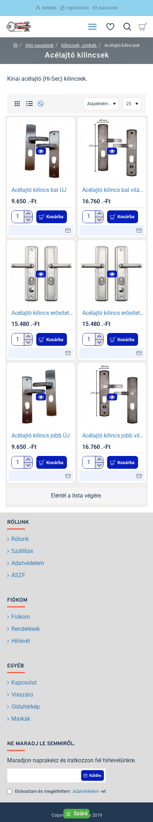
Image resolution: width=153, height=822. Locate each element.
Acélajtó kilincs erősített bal (42, 313)
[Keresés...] (127, 26)
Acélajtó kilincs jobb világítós (113, 435)
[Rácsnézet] (17, 104)
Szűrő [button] (81, 813)
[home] (15, 45)
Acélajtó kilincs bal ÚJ (39, 190)
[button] (41, 151)
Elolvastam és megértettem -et (60, 791)
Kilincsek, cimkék (79, 45)
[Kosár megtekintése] (144, 26)
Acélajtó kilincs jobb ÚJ (40, 435)
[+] (28, 214)
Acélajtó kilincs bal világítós (113, 190)
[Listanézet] (29, 104)
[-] (28, 220)
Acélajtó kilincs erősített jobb (113, 313)
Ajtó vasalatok (39, 45)
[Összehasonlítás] (40, 104)
